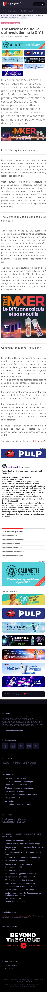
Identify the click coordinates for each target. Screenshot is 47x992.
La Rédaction (8, 37)
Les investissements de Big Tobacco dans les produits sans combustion (23, 894)
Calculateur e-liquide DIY (15, 898)
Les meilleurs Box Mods (11, 543)
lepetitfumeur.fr (36, 441)
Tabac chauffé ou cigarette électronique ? (21, 794)
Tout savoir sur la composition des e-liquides (22, 857)
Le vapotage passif (12, 798)
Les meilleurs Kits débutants (13, 539)
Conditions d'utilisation (10, 980)
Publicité (29, 981)
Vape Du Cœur (21, 820)
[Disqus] (23, 493)
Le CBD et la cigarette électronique (19, 782)
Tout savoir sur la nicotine (15, 861)
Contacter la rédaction (14, 731)
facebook (5, 746)
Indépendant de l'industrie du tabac (8, 820)
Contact (16, 11)
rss (36, 746)
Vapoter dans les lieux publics (16, 785)
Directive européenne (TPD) (16, 778)
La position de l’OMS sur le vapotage (19, 804)
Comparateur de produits (15, 901)
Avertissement (38, 980)
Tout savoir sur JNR (12, 870)
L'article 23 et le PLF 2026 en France (19, 890)
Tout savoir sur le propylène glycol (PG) (20, 877)
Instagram (13, 746)
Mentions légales (26, 980)
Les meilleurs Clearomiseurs (13, 551)
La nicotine (9, 801)
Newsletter (7, 11)
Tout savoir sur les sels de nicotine (18, 864)
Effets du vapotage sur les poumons (19, 788)
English (24, 11)
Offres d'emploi (11, 965)
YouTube (29, 746)
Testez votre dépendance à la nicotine (20, 883)
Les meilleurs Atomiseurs (12, 547)
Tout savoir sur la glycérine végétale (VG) (21, 874)
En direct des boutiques (25, 15)
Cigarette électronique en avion (17, 840)
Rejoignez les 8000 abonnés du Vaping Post (17, 916)
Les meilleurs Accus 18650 (12, 556)
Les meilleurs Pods (9, 535)
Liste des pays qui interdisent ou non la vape (22, 844)
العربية (30, 11)
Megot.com (9, 968)
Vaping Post (13, 15)
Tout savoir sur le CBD (13, 867)
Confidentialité (20, 981)
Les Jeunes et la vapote (14, 791)
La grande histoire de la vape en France (20, 886)
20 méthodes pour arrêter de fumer (19, 880)
